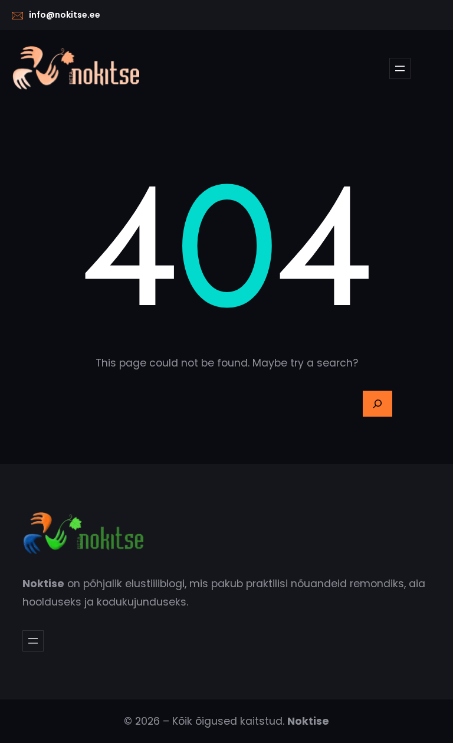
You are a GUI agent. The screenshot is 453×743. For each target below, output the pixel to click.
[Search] (377, 404)
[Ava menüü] (400, 68)
